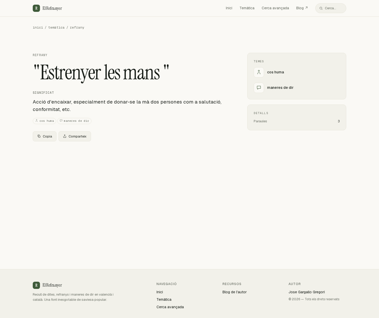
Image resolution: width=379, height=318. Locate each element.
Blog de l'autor (235, 292)
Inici (229, 8)
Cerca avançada (275, 8)
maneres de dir (76, 121)
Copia (47, 136)
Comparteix (78, 136)
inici (38, 27)
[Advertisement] (132, 184)
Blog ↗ (302, 8)
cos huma (46, 121)
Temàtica (247, 8)
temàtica (56, 27)
